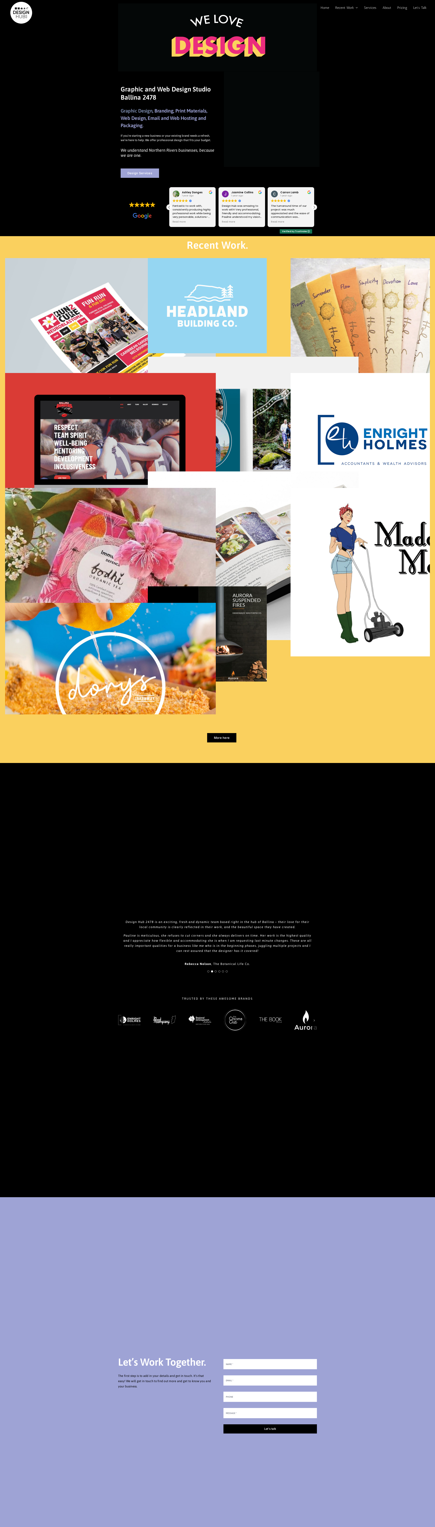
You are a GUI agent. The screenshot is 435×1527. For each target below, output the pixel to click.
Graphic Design (136, 111)
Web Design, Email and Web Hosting (159, 118)
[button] (314, 207)
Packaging (131, 125)
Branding (163, 111)
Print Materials (190, 111)
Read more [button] (179, 221)
